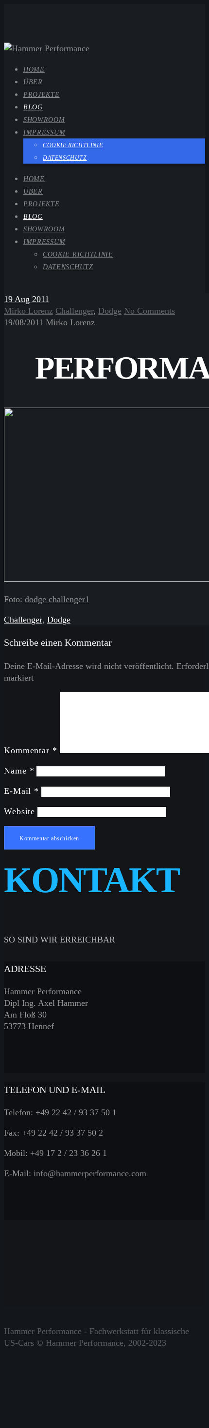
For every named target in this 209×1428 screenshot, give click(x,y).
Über (33, 191)
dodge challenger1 (57, 599)
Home (34, 178)
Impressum (44, 241)
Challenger (74, 311)
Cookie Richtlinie (78, 254)
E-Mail (21, 791)
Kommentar (30, 750)
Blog (33, 216)
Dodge (110, 311)
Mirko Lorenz (28, 311)
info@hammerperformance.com (90, 1173)
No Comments (149, 311)
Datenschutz (68, 267)
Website (19, 811)
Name (19, 770)
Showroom (44, 229)
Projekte (41, 204)
